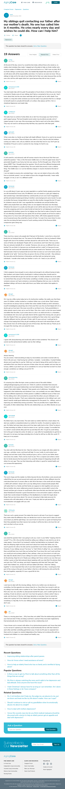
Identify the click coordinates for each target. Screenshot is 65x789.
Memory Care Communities (10, 771)
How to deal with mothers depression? (21, 709)
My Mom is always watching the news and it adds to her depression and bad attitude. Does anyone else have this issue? (33, 681)
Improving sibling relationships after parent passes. (26, 656)
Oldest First (56, 54)
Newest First (44, 54)
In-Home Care (7, 763)
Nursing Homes (8, 773)
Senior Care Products (29, 771)
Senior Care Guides (29, 766)
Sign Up (56, 744)
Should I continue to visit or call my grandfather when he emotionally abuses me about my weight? (32, 703)
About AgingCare (47, 769)
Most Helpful (33, 54)
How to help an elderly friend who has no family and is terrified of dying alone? (33, 665)
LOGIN (55, 2)
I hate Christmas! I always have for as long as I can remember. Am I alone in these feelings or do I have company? (34, 688)
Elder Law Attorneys (29, 768)
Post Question (50, 729)
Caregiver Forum (28, 763)
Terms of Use (29, 786)
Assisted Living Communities (11, 768)
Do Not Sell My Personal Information (48, 786)
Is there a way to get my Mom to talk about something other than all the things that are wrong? (33, 675)
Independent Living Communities (12, 766)
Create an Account (47, 767)
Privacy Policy (36, 786)
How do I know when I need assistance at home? (25, 660)
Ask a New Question (39, 46)
